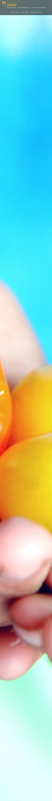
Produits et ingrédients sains (24, 7)
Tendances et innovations (36, 12)
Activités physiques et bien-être (39, 7)
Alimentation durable (11, 7)
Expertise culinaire (24, 12)
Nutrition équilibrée (14, 12)
